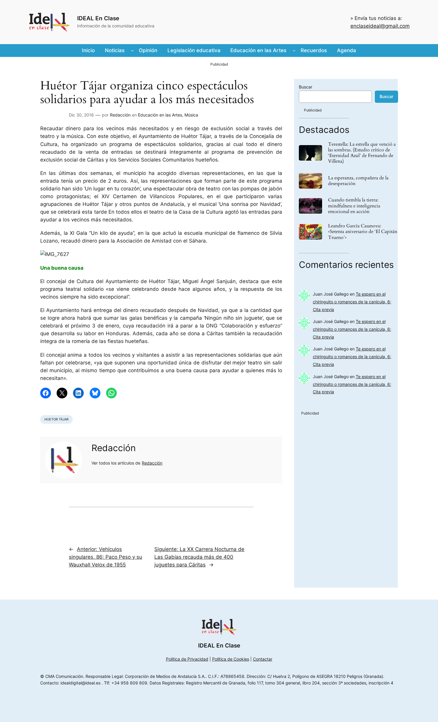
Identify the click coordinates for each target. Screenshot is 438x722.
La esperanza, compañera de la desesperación (358, 181)
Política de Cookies (230, 659)
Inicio (88, 50)
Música (191, 114)
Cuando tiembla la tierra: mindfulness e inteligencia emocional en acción (354, 206)
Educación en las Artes (160, 114)
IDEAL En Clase (98, 18)
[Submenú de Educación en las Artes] (294, 50)
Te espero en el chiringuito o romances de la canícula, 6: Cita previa (352, 301)
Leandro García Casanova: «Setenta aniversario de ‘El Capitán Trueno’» (362, 231)
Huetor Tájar (56, 419)
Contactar (262, 659)
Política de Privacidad (187, 659)
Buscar (305, 86)
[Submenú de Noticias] (132, 50)
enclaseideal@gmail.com (380, 26)
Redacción (120, 114)
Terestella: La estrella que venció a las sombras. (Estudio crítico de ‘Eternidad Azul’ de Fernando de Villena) (362, 153)
